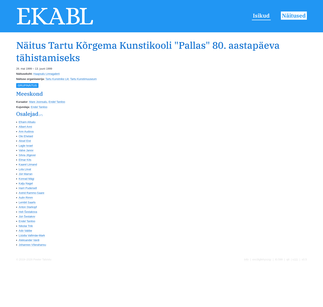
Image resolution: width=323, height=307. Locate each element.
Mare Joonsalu (38, 101)
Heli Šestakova (28, 211)
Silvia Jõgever (27, 155)
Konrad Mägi (26, 178)
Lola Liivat (25, 169)
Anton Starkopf (28, 207)
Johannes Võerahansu (32, 244)
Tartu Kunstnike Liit (57, 79)
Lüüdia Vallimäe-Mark (32, 235)
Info (246, 259)
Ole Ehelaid (26, 136)
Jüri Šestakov (27, 216)
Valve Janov (26, 150)
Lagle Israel (26, 145)
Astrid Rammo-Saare (31, 192)
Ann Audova (26, 131)
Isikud (261, 15)
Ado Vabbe (25, 230)
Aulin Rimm (26, 197)
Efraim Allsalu (27, 122)
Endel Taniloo (57, 101)
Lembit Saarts (27, 202)
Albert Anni (25, 126)
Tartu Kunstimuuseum (83, 79)
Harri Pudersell (28, 188)
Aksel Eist (25, 140)
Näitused (294, 15)
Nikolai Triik (26, 226)
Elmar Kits (25, 159)
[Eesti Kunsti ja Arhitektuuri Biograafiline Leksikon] (55, 25)
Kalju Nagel (26, 183)
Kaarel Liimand (28, 164)
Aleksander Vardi (29, 240)
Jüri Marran (25, 174)
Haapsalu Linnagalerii (46, 73)
